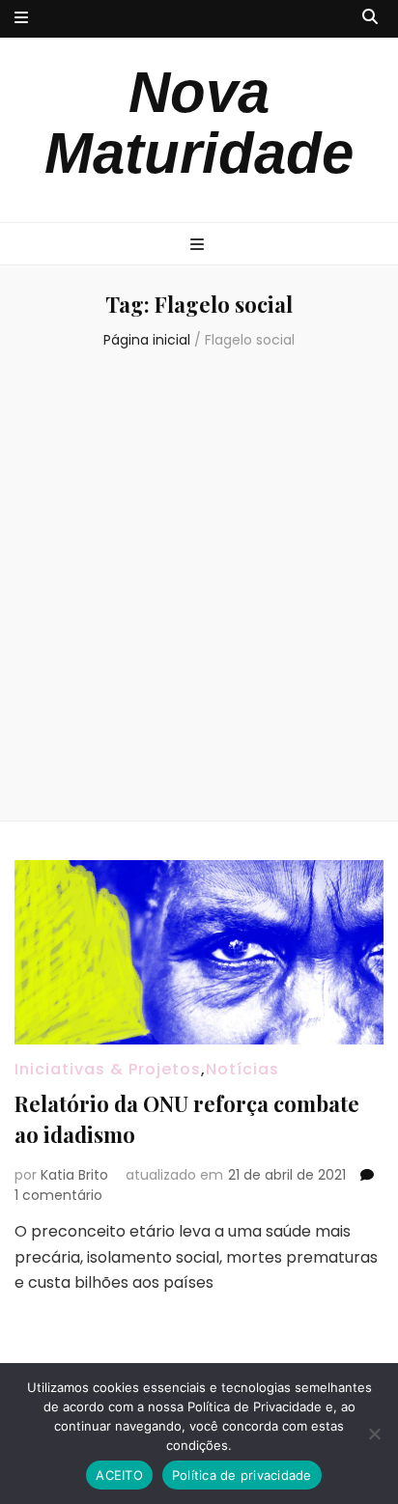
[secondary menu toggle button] (21, 19)
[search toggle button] (370, 18)
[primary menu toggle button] (199, 246)
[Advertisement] (199, 588)
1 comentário (58, 1195)
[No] (374, 1433)
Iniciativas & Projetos (107, 1069)
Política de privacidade (242, 1475)
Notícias (242, 1069)
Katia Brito (74, 1174)
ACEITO (119, 1475)
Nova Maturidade (199, 122)
